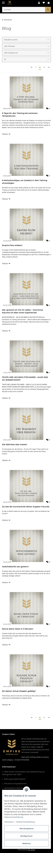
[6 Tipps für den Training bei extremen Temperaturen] (26, 92)
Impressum (9, 822)
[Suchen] (48, 9)
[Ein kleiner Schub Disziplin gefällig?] (26, 670)
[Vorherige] (31, 67)
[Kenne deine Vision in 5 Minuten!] (26, 608)
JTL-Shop (31, 850)
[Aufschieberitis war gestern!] (26, 546)
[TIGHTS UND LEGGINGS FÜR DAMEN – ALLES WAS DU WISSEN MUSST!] (26, 356)
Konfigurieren (26, 836)
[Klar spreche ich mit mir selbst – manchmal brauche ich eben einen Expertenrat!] (26, 289)
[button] (39, 2)
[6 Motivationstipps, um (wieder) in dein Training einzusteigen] (26, 160)
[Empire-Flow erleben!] (26, 225)
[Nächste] (48, 67)
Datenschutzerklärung (13, 817)
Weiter (5, 134)
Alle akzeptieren (26, 828)
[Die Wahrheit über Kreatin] (26, 424)
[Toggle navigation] (3, 1)
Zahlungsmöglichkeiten (14, 779)
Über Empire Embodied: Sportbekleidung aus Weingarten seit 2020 (23, 773)
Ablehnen (26, 843)
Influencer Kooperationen (15, 783)
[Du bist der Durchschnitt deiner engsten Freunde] (26, 486)
